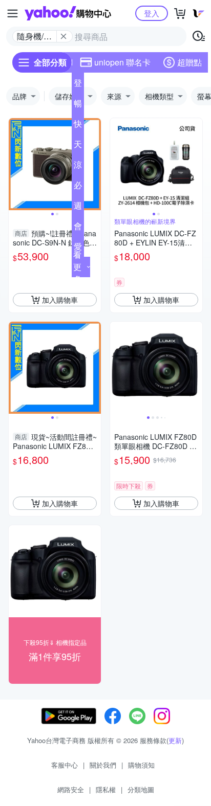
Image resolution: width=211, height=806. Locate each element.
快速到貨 (78, 126)
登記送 (78, 85)
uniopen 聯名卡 (122, 62)
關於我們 (103, 765)
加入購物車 (60, 300)
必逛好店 (78, 187)
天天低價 (78, 146)
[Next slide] (94, 164)
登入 (151, 13)
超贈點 (189, 62)
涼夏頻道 (78, 167)
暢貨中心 (78, 105)
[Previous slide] (15, 164)
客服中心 (64, 765)
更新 (175, 740)
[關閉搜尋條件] (63, 36)
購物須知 (141, 765)
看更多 (77, 267)
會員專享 (78, 228)
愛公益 (78, 248)
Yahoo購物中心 (68, 13)
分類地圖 (141, 789)
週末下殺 (78, 207)
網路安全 (70, 789)
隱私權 (106, 789)
